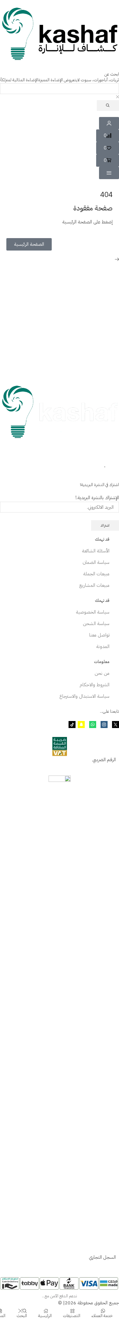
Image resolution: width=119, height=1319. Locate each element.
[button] (107, 135)
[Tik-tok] (72, 724)
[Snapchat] (81, 724)
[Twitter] (115, 724)
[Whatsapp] (92, 724)
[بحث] (108, 105)
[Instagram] (104, 724)
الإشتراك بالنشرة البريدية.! (97, 497)
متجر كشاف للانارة (77, 450)
